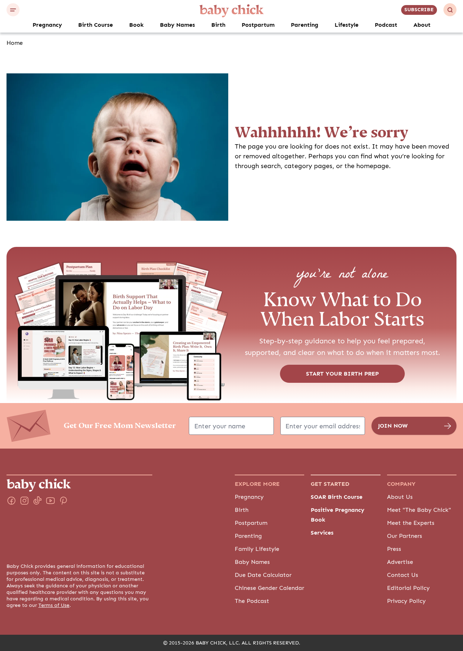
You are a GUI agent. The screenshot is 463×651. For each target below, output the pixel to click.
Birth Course (95, 25)
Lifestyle (346, 25)
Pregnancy (47, 25)
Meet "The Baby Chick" (419, 510)
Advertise (400, 562)
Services (322, 533)
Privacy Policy (406, 601)
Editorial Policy (408, 588)
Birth (218, 25)
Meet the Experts (410, 523)
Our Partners (404, 536)
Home (15, 43)
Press (394, 549)
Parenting (304, 25)
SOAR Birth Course (336, 497)
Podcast (386, 25)
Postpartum (258, 25)
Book (136, 25)
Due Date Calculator (263, 575)
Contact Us (402, 575)
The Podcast (252, 601)
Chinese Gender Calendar (269, 588)
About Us (400, 497)
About (421, 25)
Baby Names (177, 25)
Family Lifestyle (257, 549)
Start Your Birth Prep (342, 374)
